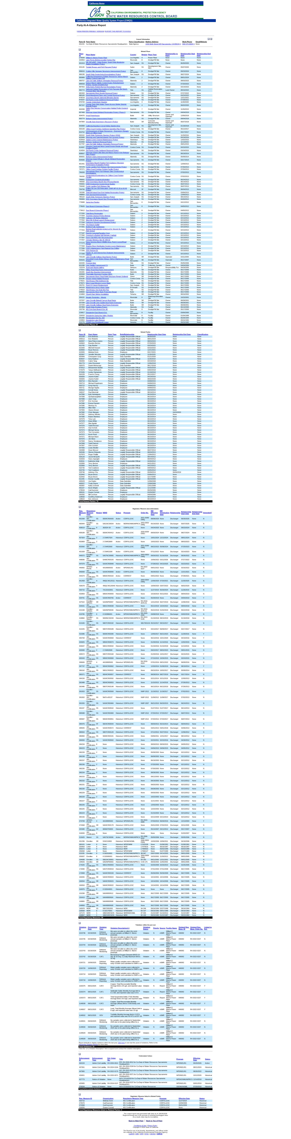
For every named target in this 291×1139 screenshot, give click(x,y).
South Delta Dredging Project (96, 307)
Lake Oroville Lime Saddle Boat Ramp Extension (103, 303)
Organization (108, 1098)
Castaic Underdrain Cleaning (96, 102)
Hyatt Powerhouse (93, 115)
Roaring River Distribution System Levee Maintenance (106, 246)
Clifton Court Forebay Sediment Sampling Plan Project (105, 129)
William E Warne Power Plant (96, 58)
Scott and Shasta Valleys (95, 267)
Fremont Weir (91, 263)
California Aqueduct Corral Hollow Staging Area (103, 126)
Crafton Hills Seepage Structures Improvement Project (106, 71)
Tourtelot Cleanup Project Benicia (98, 216)
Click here (121, 1043)
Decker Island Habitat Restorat (97, 278)
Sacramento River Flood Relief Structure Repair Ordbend (107, 276)
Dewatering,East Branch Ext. (96, 312)
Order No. (145, 513)
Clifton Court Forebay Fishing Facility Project (102, 169)
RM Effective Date (154, 512)
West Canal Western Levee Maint (98, 283)
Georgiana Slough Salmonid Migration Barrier (102, 98)
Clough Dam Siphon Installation (97, 294)
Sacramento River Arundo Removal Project (101, 93)
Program (127, 513)
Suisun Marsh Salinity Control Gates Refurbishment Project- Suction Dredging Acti (105, 84)
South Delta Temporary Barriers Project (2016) (103, 135)
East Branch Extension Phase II (97, 206)
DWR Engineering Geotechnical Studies (100, 184)
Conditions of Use (140, 1125)
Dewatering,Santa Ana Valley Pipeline (99, 315)
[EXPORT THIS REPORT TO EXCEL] (118, 31)
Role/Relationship (127, 334)
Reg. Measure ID (82, 512)
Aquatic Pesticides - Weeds (96, 297)
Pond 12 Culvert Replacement (97, 285)
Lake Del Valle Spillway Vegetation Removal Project (104, 81)
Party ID (82, 334)
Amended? (207, 513)
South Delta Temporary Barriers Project (100, 197)
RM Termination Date (164, 512)
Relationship (175, 513)
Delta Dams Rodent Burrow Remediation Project (103, 87)
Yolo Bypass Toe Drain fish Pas (97, 290)
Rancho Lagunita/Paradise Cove (98, 233)
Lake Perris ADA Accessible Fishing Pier (100, 60)
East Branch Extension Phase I (97, 210)
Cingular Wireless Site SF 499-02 (98, 240)
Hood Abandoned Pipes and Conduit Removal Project (105, 95)
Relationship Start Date (156, 334)
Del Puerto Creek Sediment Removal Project (102, 100)
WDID (105, 513)
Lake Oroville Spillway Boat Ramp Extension (102, 305)
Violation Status (146, 928)
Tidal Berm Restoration (94, 213)
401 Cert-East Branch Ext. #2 (97, 309)
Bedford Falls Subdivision (95, 227)
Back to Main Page (136, 1121)
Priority (156, 928)
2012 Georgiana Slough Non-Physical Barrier (102, 182)
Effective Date (196, 1059)
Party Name (92, 334)
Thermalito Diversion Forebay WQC (99, 274)
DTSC (147, 1134)
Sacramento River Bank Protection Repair (101, 292)
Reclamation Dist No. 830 (95, 318)
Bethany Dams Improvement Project (99, 118)
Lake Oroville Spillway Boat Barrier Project (101, 257)
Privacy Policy (152, 1125)
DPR (141, 1134)
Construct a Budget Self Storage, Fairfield (101, 235)
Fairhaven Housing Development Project (101, 222)
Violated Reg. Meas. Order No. (196, 928)
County (133, 55)
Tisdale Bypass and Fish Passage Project (101, 67)
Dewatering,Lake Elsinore (95, 320)
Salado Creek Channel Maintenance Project (102, 140)
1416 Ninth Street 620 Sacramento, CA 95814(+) (163, 44)
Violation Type (103, 928)
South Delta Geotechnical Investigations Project (103, 74)
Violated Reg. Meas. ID (184, 928)
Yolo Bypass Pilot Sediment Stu (97, 281)
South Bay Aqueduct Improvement (98, 272)
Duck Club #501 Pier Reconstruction (99, 237)
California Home (96, 3)
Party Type (112, 334)
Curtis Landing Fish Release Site (98, 186)
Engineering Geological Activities (98, 179)
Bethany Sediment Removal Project (99, 142)
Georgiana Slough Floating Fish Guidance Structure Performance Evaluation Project (105, 164)
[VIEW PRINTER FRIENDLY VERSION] (90, 31)
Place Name (90, 55)
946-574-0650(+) (188, 44)
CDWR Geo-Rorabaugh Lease (97, 322)
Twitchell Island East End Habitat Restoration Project (105, 192)
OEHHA (152, 1134)
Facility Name (171, 928)
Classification (202, 334)
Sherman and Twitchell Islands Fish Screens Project (105, 137)
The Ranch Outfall (92, 225)
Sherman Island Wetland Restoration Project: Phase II (105, 112)
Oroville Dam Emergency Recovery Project (102, 122)
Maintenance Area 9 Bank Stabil (97, 287)
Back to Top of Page (154, 1121)
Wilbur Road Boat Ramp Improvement (100, 270)
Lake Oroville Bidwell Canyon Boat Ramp (101, 300)
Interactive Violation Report (88, 1044)
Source (162, 928)
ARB (137, 1134)
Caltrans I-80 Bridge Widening (97, 218)
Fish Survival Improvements (96, 194)
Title (121, 1059)
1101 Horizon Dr (92, 250)
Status (118, 513)
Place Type (152, 55)
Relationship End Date (182, 334)
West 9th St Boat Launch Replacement (100, 220)
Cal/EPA (131, 1134)
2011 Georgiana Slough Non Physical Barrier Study (104, 199)
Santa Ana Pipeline (92, 202)
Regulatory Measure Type (91, 512)
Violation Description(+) (119, 928)
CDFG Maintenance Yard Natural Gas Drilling (102, 248)
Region (144, 55)
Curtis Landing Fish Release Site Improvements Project (106, 167)
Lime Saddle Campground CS (97, 265)
